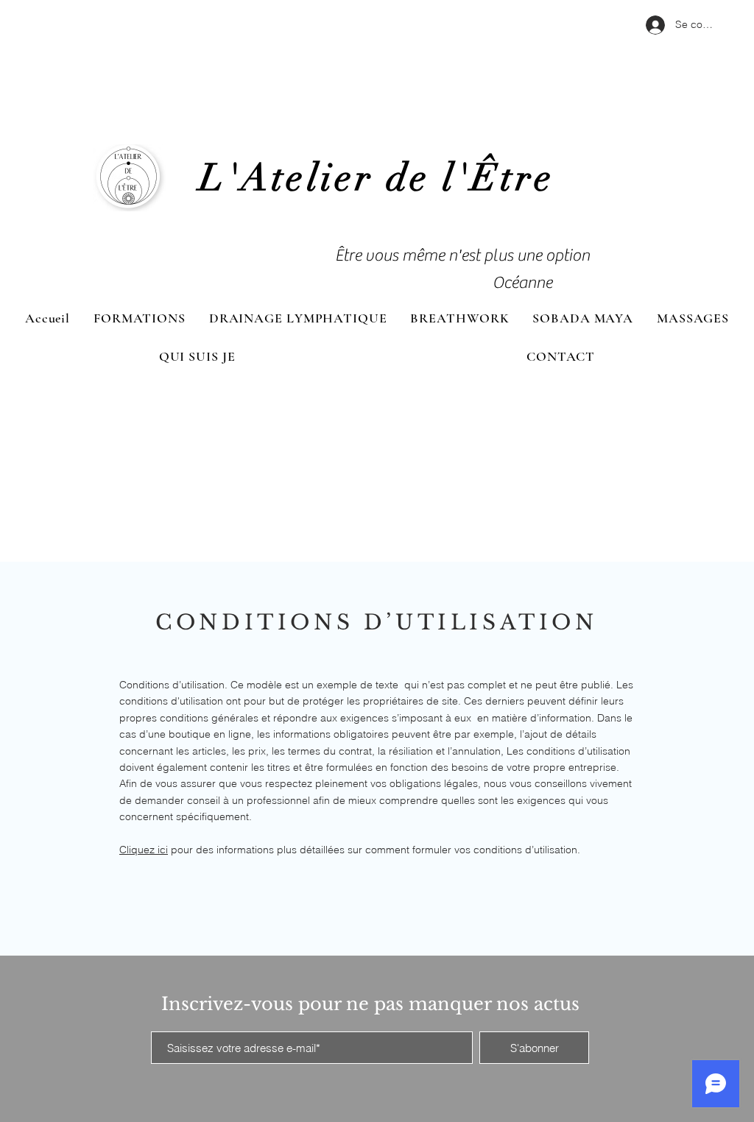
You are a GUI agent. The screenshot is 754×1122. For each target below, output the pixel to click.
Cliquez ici (143, 849)
